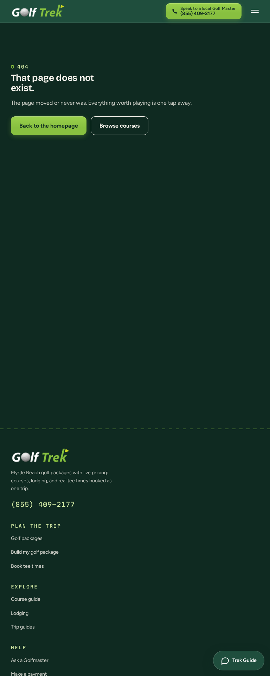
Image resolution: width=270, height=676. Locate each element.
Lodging (19, 613)
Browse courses (119, 125)
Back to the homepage (48, 125)
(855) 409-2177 (43, 504)
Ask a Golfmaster (30, 660)
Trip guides (23, 627)
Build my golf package (35, 552)
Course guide (25, 599)
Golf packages (27, 538)
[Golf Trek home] (38, 11)
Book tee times (27, 566)
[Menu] (255, 11)
